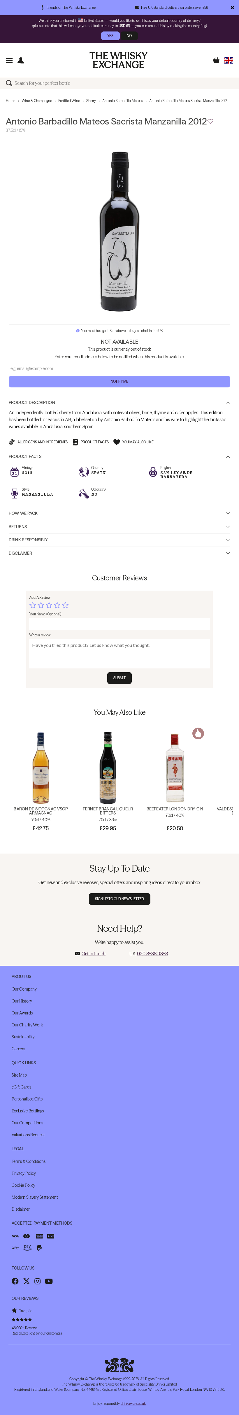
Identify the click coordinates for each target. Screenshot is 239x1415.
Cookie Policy (23, 1185)
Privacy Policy (24, 1173)
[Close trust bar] (232, 7)
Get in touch (94, 953)
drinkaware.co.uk (133, 1403)
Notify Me (119, 381)
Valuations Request (28, 1134)
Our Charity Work (27, 1025)
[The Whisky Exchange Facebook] (15, 1281)
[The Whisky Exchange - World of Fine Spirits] (118, 60)
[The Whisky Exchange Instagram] (37, 1281)
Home (10, 101)
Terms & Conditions (28, 1161)
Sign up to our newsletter (119, 899)
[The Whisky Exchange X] (26, 1281)
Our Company (24, 989)
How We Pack (23, 513)
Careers (18, 1048)
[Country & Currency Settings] (228, 60)
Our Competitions (27, 1123)
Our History (22, 1001)
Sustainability (23, 1037)
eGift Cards (21, 1087)
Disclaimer (20, 553)
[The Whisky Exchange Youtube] (49, 1281)
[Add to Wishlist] (210, 121)
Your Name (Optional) (45, 614)
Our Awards (22, 1013)
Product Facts (25, 456)
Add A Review (39, 597)
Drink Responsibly (28, 540)
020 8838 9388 (152, 953)
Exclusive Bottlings (28, 1111)
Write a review (39, 635)
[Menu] (9, 60)
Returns (18, 526)
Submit (119, 678)
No (129, 36)
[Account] (20, 60)
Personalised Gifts (27, 1099)
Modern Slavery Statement (35, 1197)
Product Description (32, 402)
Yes (110, 36)
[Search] (10, 83)
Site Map (19, 1075)
